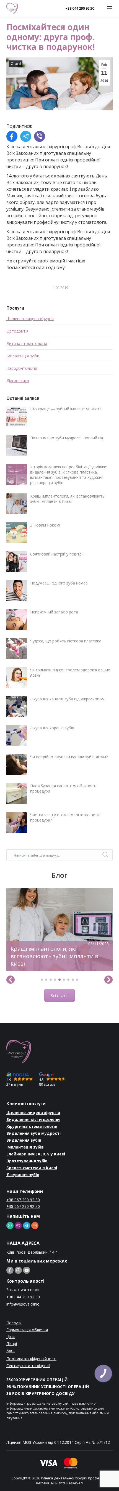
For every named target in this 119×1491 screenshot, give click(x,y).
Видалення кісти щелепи (33, 1119)
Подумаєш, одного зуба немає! (59, 583)
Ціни (10, 1336)
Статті (16, 64)
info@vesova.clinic (22, 1304)
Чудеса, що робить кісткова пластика (65, 641)
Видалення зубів (23, 1140)
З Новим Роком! (45, 525)
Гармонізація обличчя (27, 1329)
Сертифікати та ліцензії (28, 1365)
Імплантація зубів (22, 355)
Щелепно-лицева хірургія (30, 318)
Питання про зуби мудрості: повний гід (66, 437)
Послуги (14, 1322)
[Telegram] (25, 137)
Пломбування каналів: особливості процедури (63, 788)
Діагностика (17, 380)
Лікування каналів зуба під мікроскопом (67, 698)
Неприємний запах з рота (54, 612)
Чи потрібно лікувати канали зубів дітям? (69, 756)
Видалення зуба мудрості (33, 1133)
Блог (10, 1350)
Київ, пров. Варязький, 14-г (31, 1252)
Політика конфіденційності (31, 1358)
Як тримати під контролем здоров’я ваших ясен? (70, 672)
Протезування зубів (27, 1160)
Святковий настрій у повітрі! (56, 554)
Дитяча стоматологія (26, 343)
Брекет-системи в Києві (31, 1167)
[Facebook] (11, 137)
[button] (42, 980)
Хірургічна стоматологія (31, 1126)
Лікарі (11, 1343)
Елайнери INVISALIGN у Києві (35, 1154)
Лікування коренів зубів (52, 727)
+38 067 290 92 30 (23, 1199)
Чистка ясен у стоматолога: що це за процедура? (65, 817)
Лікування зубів (22, 1174)
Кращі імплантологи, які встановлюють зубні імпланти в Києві (67, 498)
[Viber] (39, 137)
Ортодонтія (17, 331)
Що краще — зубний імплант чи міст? (65, 408)
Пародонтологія (21, 368)
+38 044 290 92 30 (79, 8)
